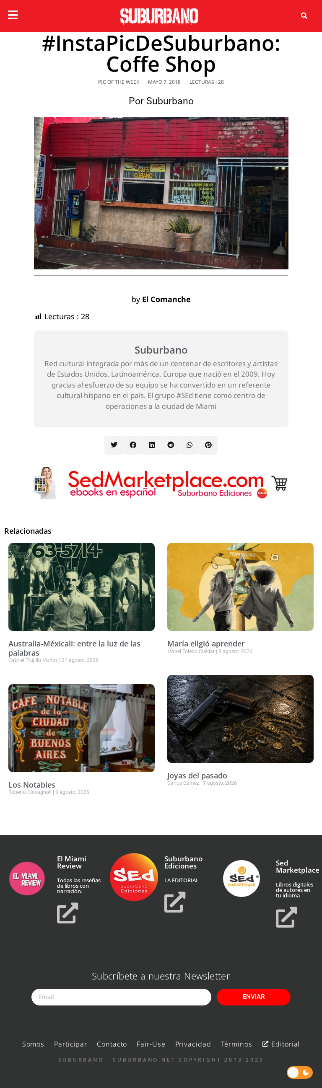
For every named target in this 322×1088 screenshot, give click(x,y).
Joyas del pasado (197, 775)
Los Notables (31, 785)
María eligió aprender (206, 643)
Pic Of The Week (118, 81)
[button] (304, 16)
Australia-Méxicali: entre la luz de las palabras (74, 648)
